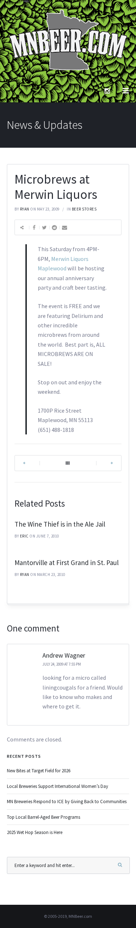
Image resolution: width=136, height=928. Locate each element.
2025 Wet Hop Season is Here (34, 832)
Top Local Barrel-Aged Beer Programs (43, 817)
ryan (24, 209)
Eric (24, 536)
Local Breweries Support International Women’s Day (57, 786)
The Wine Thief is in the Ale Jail (60, 524)
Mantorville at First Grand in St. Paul (67, 562)
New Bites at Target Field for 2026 (38, 771)
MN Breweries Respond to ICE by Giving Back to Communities (67, 801)
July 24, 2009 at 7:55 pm (61, 664)
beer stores (84, 209)
